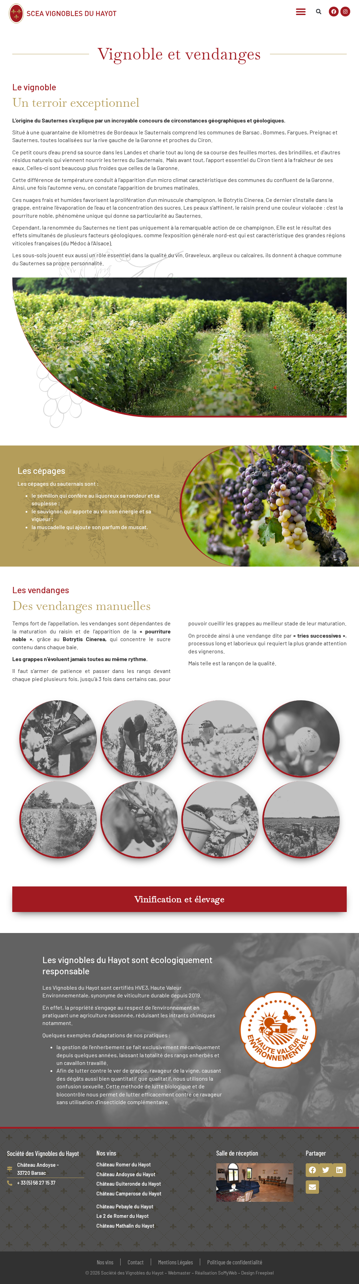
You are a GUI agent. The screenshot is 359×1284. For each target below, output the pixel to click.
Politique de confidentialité (234, 1261)
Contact (136, 1261)
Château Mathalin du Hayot (125, 1226)
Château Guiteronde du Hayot (128, 1184)
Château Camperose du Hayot (128, 1194)
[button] (301, 12)
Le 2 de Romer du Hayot (122, 1216)
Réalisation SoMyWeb (216, 1273)
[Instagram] (345, 11)
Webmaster (179, 1273)
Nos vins (105, 1261)
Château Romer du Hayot (123, 1164)
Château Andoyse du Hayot (125, 1174)
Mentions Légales (175, 1261)
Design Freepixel (257, 1273)
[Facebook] (334, 11)
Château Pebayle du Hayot (124, 1206)
